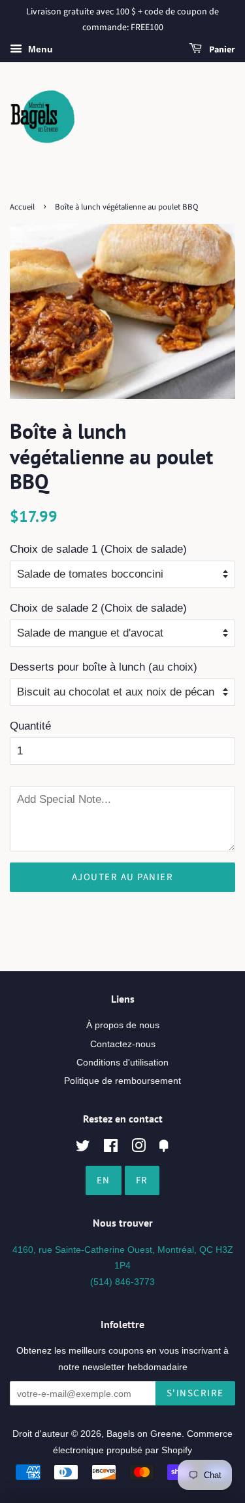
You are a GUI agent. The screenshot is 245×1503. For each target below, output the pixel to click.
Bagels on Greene (144, 1433)
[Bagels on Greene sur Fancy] (164, 1148)
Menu (39, 49)
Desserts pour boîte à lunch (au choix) (103, 667)
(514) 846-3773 (122, 1281)
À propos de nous (122, 1025)
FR (142, 1180)
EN (103, 1180)
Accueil (22, 207)
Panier (221, 49)
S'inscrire (195, 1393)
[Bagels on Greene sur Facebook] (110, 1148)
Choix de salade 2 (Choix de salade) (98, 608)
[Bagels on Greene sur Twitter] (83, 1148)
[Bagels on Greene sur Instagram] (138, 1148)
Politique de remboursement (122, 1080)
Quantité (30, 726)
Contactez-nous (122, 1044)
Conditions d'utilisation (122, 1062)
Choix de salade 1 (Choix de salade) (98, 549)
